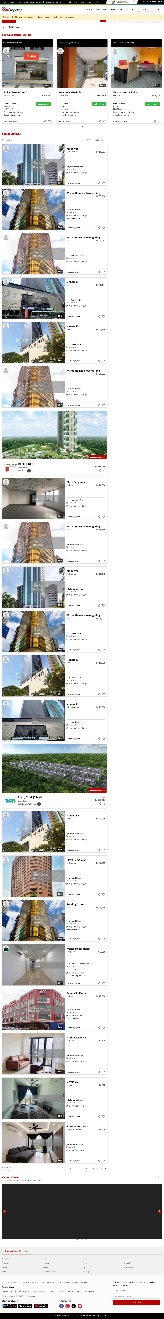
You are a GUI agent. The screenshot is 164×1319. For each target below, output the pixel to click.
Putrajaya (86, 1271)
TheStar (12, 2)
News (113, 9)
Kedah (45, 1259)
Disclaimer (36, 1282)
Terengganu (128, 1267)
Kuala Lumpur (7, 1259)
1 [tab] (82, 126)
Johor (4, 1271)
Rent (105, 9)
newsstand (89, 1291)
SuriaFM (90, 2)
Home (89, 9)
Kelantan (46, 1263)
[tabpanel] (27, 82)
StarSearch (59, 2)
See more (158, 1177)
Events (19, 2)
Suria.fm (31, 1296)
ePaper (4, 2)
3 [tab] (82, 1239)
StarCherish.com (8, 1296)
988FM (97, 2)
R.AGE (25, 2)
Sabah (126, 1259)
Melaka (45, 1267)
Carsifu (52, 1291)
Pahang (86, 1259)
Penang (5, 1267)
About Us (5, 1282)
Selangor (5, 1263)
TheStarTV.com (23, 1291)
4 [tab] (85, 1239)
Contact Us (15, 1282)
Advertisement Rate (80, 1282)
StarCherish (40, 2)
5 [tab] (87, 1239)
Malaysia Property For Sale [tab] (16, 1251)
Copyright (25, 1282)
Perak (85, 1263)
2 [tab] (80, 1239)
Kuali (76, 2)
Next (159, 1211)
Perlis (85, 1267)
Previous (4, 1211)
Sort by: (90, 140)
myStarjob (68, 2)
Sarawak (127, 1263)
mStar (32, 2)
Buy (97, 9)
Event (121, 9)
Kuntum (83, 2)
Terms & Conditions (62, 1282)
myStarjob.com (39, 1291)
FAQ (43, 1282)
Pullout (130, 9)
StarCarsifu (50, 2)
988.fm (21, 1296)
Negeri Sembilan (49, 1271)
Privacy (50, 1282)
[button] (100, 140)
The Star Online (8, 1291)
